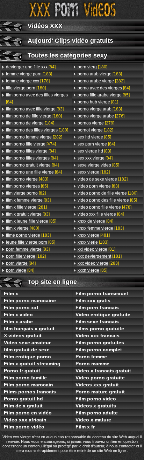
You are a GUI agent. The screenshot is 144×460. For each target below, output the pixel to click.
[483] (27, 179)
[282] (34, 137)
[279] (96, 123)
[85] (27, 186)
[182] (26, 256)
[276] (101, 116)
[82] (26, 193)
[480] (22, 228)
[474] (31, 144)
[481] (94, 235)
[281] (26, 207)
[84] (31, 67)
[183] (29, 74)
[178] (28, 81)
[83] (35, 109)
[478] (104, 207)
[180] (26, 88)
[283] (98, 263)
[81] (98, 102)
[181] (100, 256)
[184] (30, 123)
